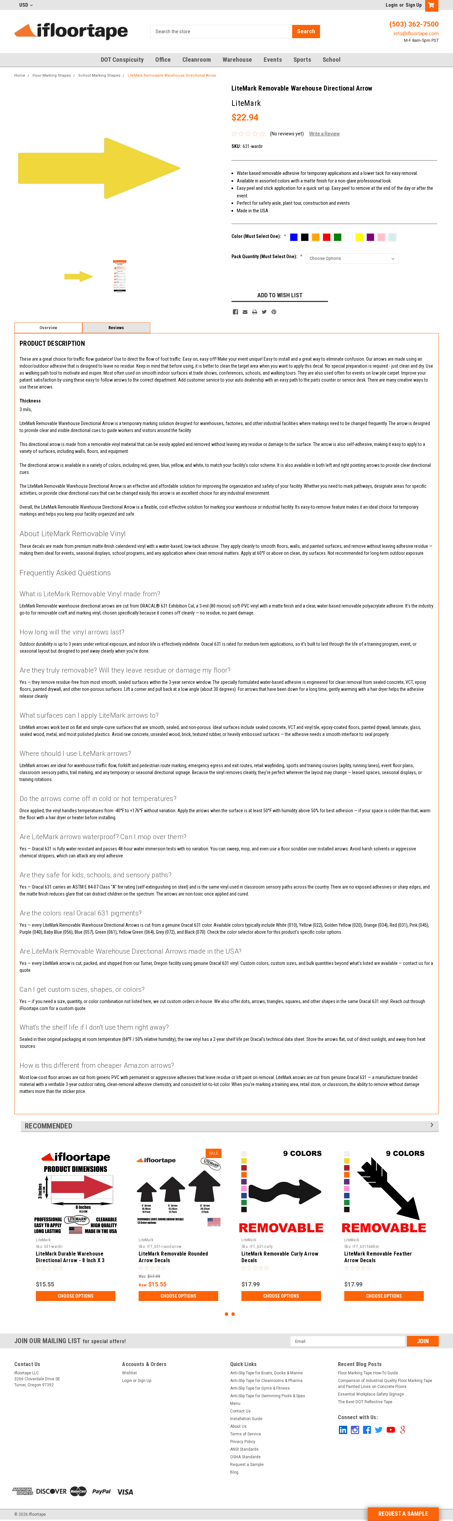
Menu (235, 1403)
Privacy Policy (242, 1441)
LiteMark (43, 1240)
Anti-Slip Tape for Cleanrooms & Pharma (266, 1380)
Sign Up (414, 5)
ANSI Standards (244, 1449)
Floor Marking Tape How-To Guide (368, 1373)
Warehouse (237, 59)
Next (177, 168)
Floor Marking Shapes (51, 75)
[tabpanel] (75, 1225)
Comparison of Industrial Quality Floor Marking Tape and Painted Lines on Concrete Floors (385, 1383)
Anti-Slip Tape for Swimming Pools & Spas (267, 1396)
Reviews (116, 327)
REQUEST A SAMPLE (403, 1513)
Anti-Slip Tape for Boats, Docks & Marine (266, 1373)
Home (19, 75)
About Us (238, 1426)
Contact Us (240, 1411)
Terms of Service (245, 1434)
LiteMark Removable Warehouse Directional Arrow (172, 75)
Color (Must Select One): (258, 236)
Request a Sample (247, 1464)
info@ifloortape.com (416, 33)
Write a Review (324, 133)
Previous (21, 168)
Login (392, 5)
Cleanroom (196, 59)
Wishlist (129, 1373)
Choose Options (76, 1296)
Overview (48, 327)
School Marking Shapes (99, 75)
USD (24, 5)
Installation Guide (246, 1418)
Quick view (178, 1230)
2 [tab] (233, 1314)
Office (163, 59)
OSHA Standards (245, 1457)
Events (273, 59)
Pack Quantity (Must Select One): (266, 256)
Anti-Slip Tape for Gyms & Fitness (260, 1388)
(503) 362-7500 (414, 24)
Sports (302, 59)
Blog (234, 1472)
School (332, 59)
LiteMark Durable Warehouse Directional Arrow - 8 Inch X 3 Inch (70, 1260)
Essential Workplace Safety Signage (371, 1394)
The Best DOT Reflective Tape (365, 1402)
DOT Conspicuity (122, 59)
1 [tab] (226, 1314)
